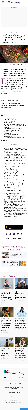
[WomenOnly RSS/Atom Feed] (23, 377)
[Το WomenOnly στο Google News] (19, 377)
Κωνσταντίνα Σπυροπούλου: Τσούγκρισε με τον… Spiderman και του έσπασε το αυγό (21, 354)
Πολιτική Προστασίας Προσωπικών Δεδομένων (14, 387)
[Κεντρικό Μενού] (3, 2)
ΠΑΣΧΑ (7, 238)
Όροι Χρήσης (18, 383)
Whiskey (22, 405)
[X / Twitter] (10, 64)
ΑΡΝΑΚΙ (14, 238)
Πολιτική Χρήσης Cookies (14, 392)
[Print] (22, 64)
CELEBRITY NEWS (5, 290)
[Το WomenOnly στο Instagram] (8, 377)
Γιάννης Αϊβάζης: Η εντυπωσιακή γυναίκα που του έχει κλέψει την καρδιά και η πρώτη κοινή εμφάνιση (6, 325)
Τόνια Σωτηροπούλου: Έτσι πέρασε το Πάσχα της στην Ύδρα (6, 353)
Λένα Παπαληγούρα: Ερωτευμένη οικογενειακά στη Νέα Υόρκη (20, 295)
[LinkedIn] (14, 64)
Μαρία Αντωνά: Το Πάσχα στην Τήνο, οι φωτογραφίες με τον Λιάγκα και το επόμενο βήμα (21, 323)
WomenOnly (14, 372)
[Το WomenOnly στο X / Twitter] (15, 377)
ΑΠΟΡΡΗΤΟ (24, 409)
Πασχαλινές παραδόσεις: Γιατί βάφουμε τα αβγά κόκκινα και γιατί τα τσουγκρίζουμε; (13, 105)
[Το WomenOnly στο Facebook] (5, 377)
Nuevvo (11, 405)
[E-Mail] (18, 64)
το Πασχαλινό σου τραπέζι (13, 92)
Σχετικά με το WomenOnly (14, 396)
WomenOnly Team (8, 42)
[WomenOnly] (14, 2)
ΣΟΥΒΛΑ (20, 238)
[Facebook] (6, 64)
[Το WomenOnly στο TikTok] (12, 377)
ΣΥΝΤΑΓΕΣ (14, 32)
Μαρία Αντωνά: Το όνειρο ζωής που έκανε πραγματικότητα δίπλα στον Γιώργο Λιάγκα (7, 296)
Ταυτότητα (9, 383)
